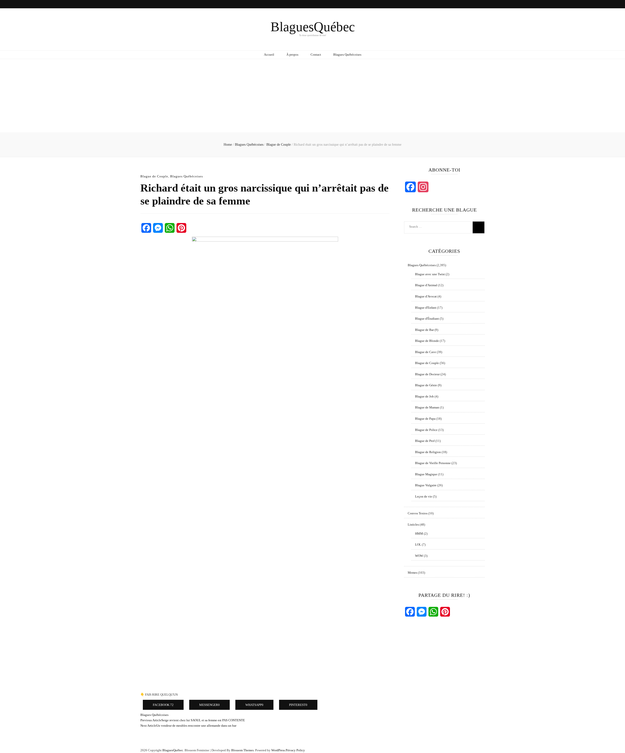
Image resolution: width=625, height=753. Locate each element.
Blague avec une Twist (430, 274)
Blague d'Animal (426, 285)
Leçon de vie (423, 496)
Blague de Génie (426, 385)
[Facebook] (146, 228)
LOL (418, 544)
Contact (316, 54)
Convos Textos (417, 513)
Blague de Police (426, 430)
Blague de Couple (154, 176)
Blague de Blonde (427, 341)
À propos (292, 54)
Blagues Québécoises (347, 54)
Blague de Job (424, 396)
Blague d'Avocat (426, 296)
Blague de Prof (425, 441)
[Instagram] (423, 187)
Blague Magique (426, 474)
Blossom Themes (242, 750)
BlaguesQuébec (313, 26)
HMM (419, 533)
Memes (412, 572)
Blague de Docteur (427, 374)
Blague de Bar (424, 330)
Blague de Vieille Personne (433, 463)
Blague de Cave (425, 352)
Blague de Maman (427, 407)
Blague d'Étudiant (427, 318)
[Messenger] (158, 228)
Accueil (269, 54)
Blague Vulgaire (426, 485)
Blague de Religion (428, 452)
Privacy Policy (295, 750)
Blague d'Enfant (425, 307)
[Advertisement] (312, 95)
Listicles (413, 524)
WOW (419, 556)
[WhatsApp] (170, 228)
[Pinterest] (181, 228)
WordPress (278, 750)
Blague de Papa (425, 418)
